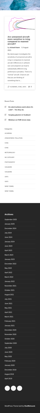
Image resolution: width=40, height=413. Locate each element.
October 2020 (9, 339)
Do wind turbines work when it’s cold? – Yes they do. (20, 108)
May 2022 (8, 268)
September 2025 (11, 219)
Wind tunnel (9, 186)
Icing (20, 87)
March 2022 (9, 277)
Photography (10, 162)
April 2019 (8, 378)
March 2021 (9, 317)
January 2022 (10, 281)
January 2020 (10, 365)
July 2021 (8, 299)
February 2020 (10, 361)
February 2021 (10, 321)
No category (9, 157)
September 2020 (11, 343)
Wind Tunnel (9, 191)
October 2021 (9, 290)
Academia (13, 87)
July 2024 (8, 233)
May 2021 (8, 308)
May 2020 (8, 356)
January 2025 (10, 224)
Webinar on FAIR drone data (19, 120)
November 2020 (10, 334)
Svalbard (8, 167)
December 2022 (10, 264)
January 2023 (10, 259)
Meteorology (10, 152)
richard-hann (15, 47)
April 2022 (8, 272)
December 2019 (10, 370)
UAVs (24, 87)
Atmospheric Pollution (13, 138)
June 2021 (8, 303)
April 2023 (8, 250)
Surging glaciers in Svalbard (19, 115)
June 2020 (8, 352)
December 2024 (10, 228)
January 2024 (10, 242)
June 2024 (8, 237)
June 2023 (8, 246)
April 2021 (8, 312)
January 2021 (10, 325)
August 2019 (9, 374)
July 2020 (8, 348)
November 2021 (10, 286)
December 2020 (10, 330)
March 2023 (9, 255)
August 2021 (9, 294)
